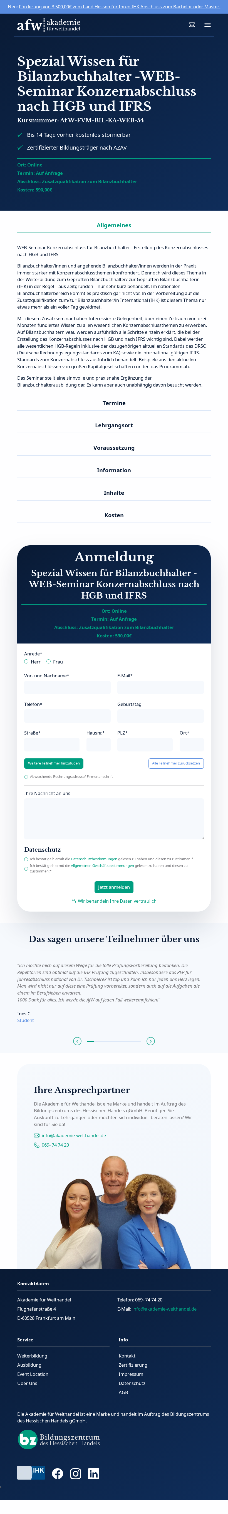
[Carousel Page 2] (97, 1041)
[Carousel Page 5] (117, 1041)
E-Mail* (125, 675)
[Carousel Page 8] (137, 1041)
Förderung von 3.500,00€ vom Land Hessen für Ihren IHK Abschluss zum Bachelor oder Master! (119, 6)
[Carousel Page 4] (110, 1041)
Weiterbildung (32, 1355)
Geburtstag (129, 704)
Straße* (32, 733)
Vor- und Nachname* (46, 675)
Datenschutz (132, 1383)
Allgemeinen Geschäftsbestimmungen (102, 865)
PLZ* (122, 733)
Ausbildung (29, 1365)
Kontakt (127, 1355)
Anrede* (33, 653)
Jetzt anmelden (114, 887)
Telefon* (33, 704)
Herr (36, 661)
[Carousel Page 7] (131, 1041)
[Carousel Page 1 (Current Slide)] (90, 1041)
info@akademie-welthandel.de (74, 1135)
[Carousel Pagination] (114, 1041)
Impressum (131, 1374)
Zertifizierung (133, 1365)
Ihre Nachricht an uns (47, 793)
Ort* (184, 733)
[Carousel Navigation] (114, 1041)
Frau (58, 661)
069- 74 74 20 (55, 1145)
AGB (123, 1392)
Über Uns (27, 1383)
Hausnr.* (95, 733)
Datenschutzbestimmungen (94, 858)
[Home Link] (48, 25)
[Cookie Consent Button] (0, 1487)
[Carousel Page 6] (124, 1041)
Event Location (32, 1374)
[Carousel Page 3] (103, 1041)
